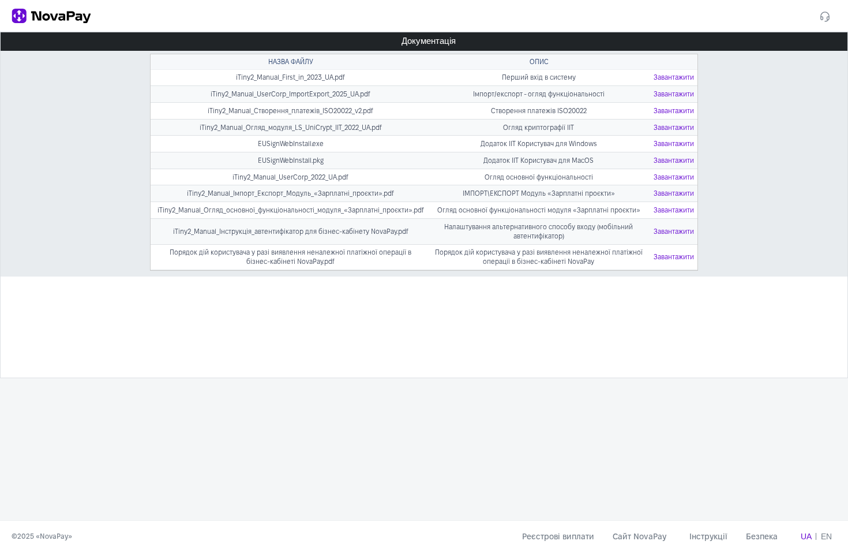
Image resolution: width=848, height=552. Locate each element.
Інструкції (708, 536)
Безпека (762, 536)
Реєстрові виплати (558, 536)
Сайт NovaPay (642, 536)
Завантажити (674, 77)
